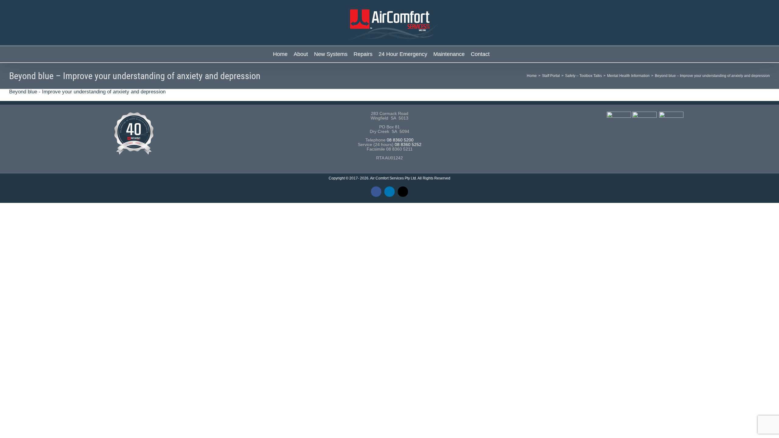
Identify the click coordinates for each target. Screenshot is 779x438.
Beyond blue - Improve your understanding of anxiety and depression (87, 92)
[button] (498, 54)
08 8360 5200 (400, 140)
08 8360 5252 (408, 144)
